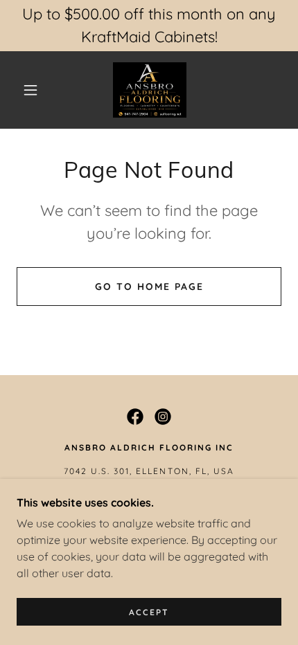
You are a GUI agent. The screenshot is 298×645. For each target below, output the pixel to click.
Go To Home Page (149, 286)
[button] (30, 90)
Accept (149, 612)
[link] (150, 90)
